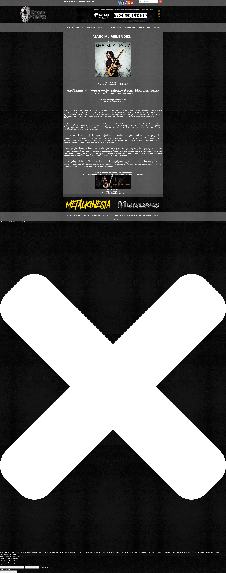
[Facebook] (125, 3)
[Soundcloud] (128, 3)
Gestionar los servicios (19, 565)
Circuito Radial (144, 27)
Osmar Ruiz (114, 189)
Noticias (70, 27)
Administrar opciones (6, 565)
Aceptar (3, 567)
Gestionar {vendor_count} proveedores (38, 565)
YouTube (139, 174)
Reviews (101, 27)
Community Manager (78, 1)
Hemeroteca (130, 27)
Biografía (66, 1)
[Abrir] (119, 15)
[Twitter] (119, 3)
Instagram (109, 174)
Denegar (9, 567)
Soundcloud (119, 174)
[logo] (47, 14)
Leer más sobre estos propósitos (59, 565)
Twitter (100, 174)
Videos (157, 27)
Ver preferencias (19, 567)
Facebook (92, 174)
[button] (113, 387)
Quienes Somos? (91, 1)
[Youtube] (131, 3)
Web (84, 174)
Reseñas (111, 27)
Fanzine (79, 27)
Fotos (119, 27)
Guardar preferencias (31, 567)
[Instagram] (122, 3)
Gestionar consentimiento (8, 571)
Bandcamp (130, 174)
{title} (1, 569)
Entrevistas (91, 27)
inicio (69, 215)
